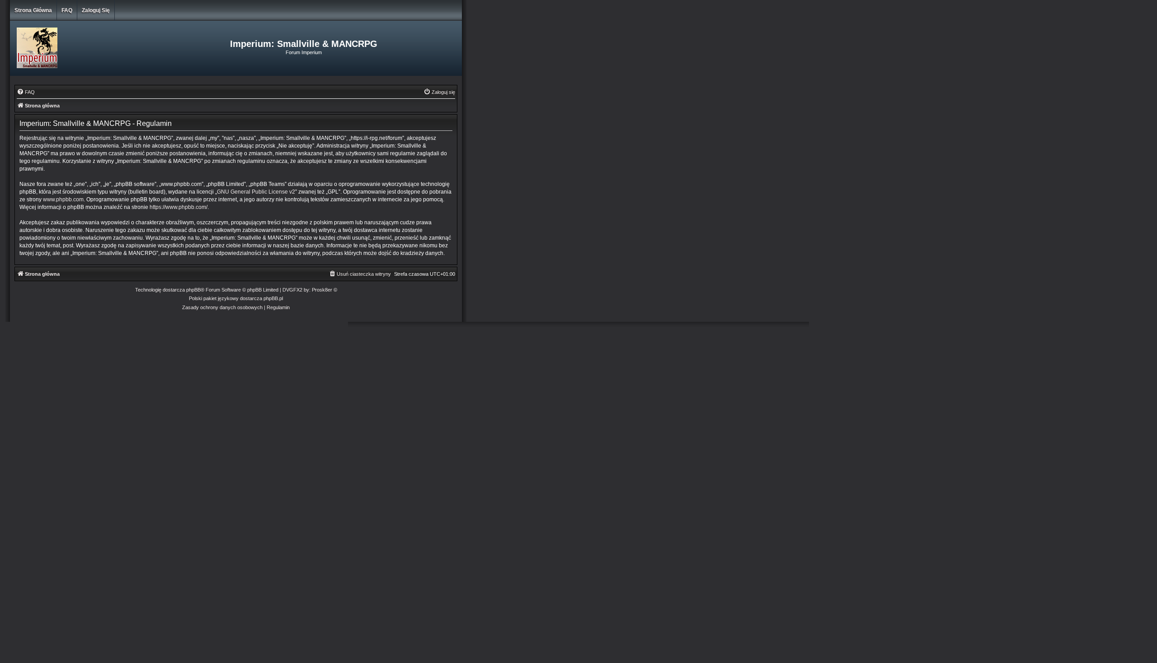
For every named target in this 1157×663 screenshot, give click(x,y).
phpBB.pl (273, 298)
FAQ (66, 10)
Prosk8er (322, 289)
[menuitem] (26, 92)
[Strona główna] (85, 48)
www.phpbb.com (63, 199)
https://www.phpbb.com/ (178, 207)
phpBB (193, 289)
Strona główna (33, 10)
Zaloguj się (96, 10)
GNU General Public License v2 (256, 192)
